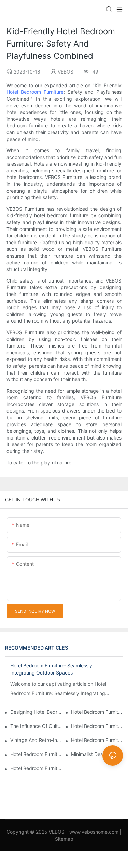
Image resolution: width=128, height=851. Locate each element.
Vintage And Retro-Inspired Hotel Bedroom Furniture (36, 740)
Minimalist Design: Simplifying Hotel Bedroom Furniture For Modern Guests (97, 754)
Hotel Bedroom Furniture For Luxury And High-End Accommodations (97, 712)
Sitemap (64, 839)
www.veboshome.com (93, 832)
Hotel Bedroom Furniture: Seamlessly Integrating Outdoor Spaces (51, 669)
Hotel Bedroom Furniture (34, 92)
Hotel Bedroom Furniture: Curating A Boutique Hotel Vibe (36, 768)
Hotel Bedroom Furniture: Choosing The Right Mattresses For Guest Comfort (97, 740)
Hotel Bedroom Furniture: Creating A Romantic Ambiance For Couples (97, 726)
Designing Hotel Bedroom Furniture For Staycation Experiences (36, 712)
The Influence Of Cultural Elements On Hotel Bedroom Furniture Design (36, 726)
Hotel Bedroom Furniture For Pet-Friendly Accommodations (36, 754)
